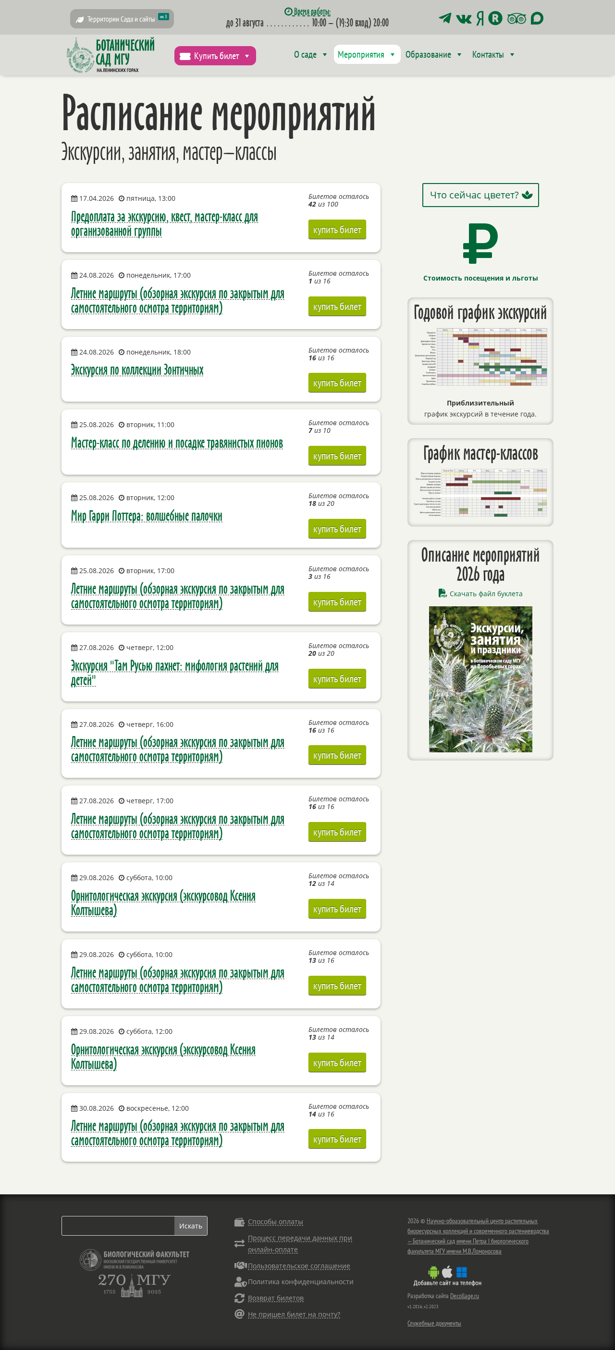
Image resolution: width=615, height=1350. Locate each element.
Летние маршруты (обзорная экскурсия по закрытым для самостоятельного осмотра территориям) (177, 300)
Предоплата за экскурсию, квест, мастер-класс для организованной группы (164, 223)
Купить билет (216, 55)
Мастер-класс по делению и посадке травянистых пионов (177, 442)
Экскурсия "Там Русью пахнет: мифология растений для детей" (175, 672)
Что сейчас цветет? (474, 194)
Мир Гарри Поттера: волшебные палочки (146, 515)
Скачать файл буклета (486, 593)
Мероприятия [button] (361, 54)
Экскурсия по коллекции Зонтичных (137, 369)
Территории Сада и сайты (127, 18)
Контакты (488, 54)
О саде (305, 54)
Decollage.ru (464, 1295)
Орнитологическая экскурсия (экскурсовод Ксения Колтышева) (163, 902)
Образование (428, 54)
